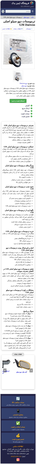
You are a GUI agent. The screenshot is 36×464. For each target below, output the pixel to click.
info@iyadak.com (16, 456)
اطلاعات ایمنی (7, 29)
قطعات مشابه (18, 29)
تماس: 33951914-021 (27, 6)
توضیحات (29, 29)
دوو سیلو (26, 17)
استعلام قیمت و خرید (18, 101)
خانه (32, 17)
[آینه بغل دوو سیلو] (21, 370)
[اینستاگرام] (18, 460)
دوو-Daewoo (23, 83)
